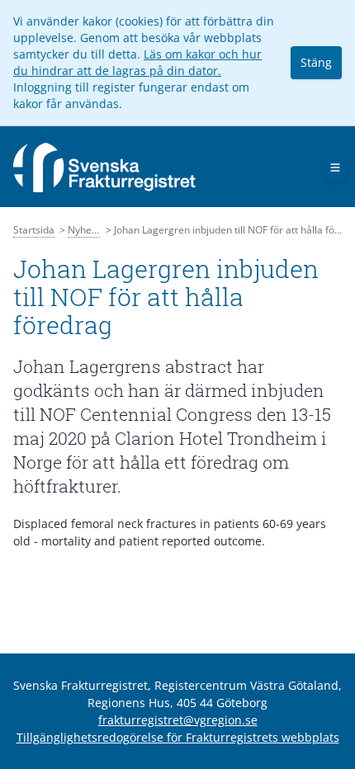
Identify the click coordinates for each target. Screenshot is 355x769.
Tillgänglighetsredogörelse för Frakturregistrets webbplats (178, 737)
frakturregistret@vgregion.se (178, 720)
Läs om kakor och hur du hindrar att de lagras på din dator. (137, 62)
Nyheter (86, 230)
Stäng (316, 62)
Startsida (33, 230)
